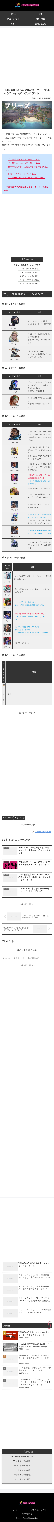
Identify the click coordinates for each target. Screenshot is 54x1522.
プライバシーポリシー (39, 1510)
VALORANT (9, 818)
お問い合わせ (27, 1514)
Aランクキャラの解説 (30, 272)
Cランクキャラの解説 (30, 280)
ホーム (14, 1510)
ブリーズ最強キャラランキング (28, 265)
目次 (23, 259)
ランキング (20, 818)
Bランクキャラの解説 (30, 276)
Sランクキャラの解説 (30, 269)
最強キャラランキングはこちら (22, 174)
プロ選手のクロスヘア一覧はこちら (24, 163)
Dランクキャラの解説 (30, 284)
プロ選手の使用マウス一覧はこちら (24, 159)
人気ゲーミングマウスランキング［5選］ (26, 178)
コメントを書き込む (27, 950)
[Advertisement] (27, 57)
